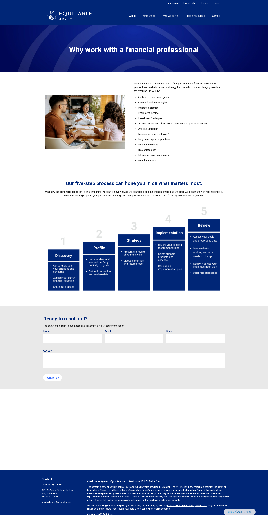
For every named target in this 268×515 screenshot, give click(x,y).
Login (216, 3)
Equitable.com (172, 3)
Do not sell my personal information (152, 509)
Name (46, 331)
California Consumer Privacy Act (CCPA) (187, 505)
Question (48, 350)
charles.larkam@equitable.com (57, 502)
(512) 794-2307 (56, 484)
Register (205, 3)
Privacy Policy (190, 3)
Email (108, 331)
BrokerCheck (155, 481)
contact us (52, 377)
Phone (169, 331)
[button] (132, 15)
